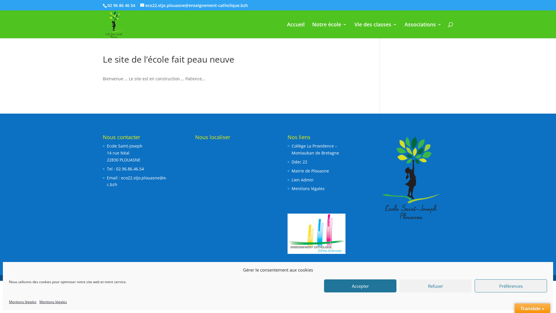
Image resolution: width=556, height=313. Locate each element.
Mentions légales (22, 301)
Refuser (435, 286)
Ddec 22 (299, 162)
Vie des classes (372, 25)
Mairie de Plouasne (310, 171)
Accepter (360, 286)
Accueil (296, 25)
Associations (420, 25)
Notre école (326, 25)
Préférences (511, 286)
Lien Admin (303, 180)
